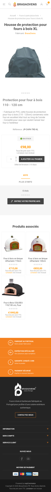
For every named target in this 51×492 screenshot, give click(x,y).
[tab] (25, 175)
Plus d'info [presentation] (25, 182)
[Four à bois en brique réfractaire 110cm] (13, 243)
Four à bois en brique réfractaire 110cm (13, 259)
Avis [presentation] (25, 175)
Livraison (20, 153)
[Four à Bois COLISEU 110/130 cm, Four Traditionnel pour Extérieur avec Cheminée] (13, 287)
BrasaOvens (30, 33)
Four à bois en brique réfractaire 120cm (37, 259)
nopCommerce (30, 483)
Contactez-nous (25, 415)
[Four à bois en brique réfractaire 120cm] (38, 243)
